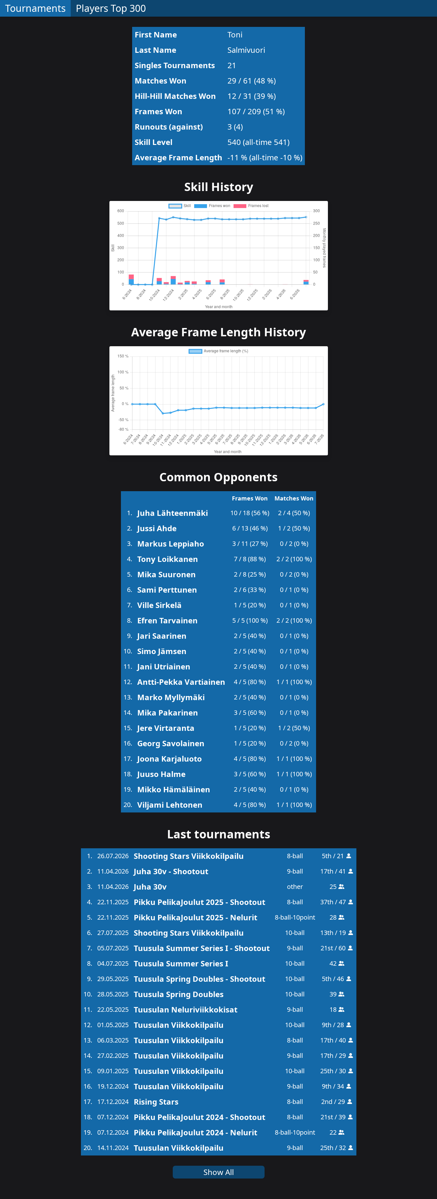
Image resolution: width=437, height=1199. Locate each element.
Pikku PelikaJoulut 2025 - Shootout (199, 902)
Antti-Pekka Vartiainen (181, 681)
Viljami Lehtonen (170, 804)
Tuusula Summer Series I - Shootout (202, 948)
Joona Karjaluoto (169, 758)
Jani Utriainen (163, 666)
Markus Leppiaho (170, 543)
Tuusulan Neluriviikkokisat (185, 1009)
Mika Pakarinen (167, 712)
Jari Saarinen (162, 635)
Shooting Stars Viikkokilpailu (189, 856)
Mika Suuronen (166, 574)
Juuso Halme (161, 774)
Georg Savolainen (170, 743)
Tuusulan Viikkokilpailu (179, 1024)
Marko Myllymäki (171, 697)
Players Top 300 (111, 8)
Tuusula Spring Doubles (179, 994)
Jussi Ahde (157, 528)
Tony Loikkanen (167, 559)
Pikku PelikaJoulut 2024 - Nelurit (195, 1132)
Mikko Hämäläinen (173, 789)
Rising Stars (156, 1101)
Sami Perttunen (167, 589)
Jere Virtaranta (166, 728)
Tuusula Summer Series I (181, 963)
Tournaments (35, 8)
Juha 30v (150, 886)
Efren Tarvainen (167, 620)
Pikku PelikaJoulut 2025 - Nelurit (195, 917)
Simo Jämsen (162, 651)
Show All (218, 1172)
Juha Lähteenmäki (172, 513)
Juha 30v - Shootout (171, 871)
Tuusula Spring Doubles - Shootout (199, 978)
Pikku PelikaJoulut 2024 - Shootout (199, 1117)
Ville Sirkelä (159, 605)
